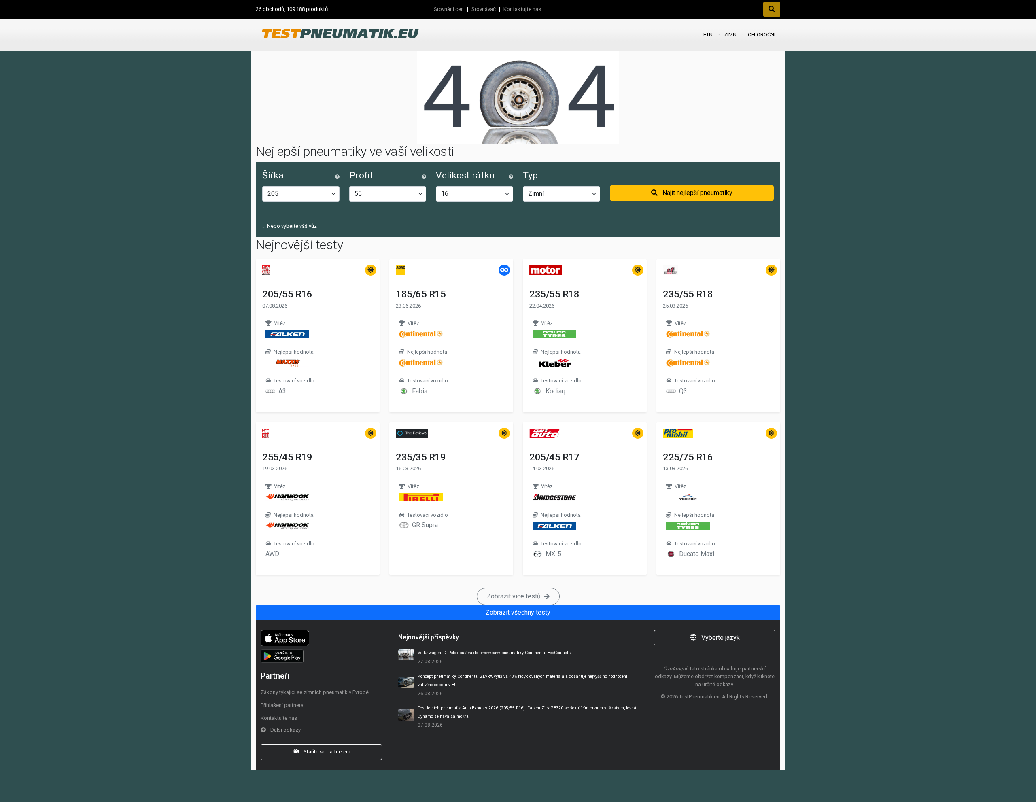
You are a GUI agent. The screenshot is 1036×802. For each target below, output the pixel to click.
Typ (530, 175)
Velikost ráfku (465, 175)
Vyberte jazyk (720, 637)
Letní (707, 35)
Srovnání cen (449, 9)
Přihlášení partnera (282, 705)
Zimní (731, 35)
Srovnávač (483, 9)
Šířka (273, 175)
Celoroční (761, 35)
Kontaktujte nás (522, 9)
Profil (360, 175)
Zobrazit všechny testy (518, 612)
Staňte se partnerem (326, 752)
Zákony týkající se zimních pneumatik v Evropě (315, 692)
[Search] (771, 9)
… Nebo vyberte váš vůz (289, 226)
